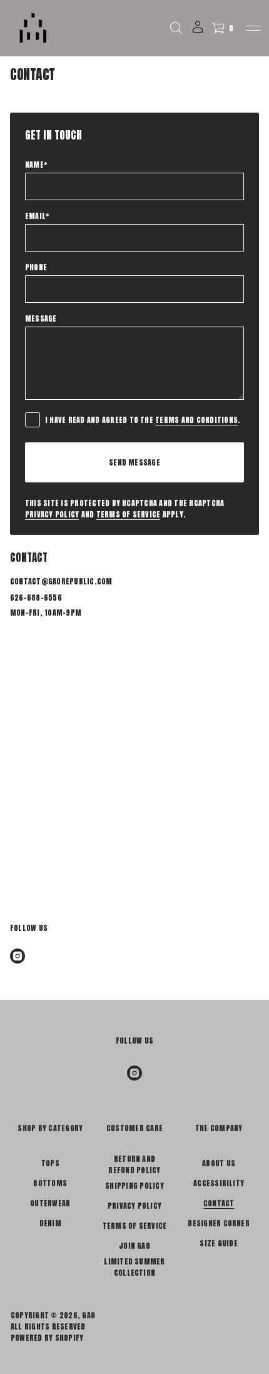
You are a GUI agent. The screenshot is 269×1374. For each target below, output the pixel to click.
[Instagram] (17, 956)
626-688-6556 (36, 597)
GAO (88, 1315)
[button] (176, 28)
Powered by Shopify (47, 1337)
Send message (134, 462)
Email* (37, 215)
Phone (36, 267)
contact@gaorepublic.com (61, 581)
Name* (36, 164)
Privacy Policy (52, 514)
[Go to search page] (176, 28)
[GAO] (33, 28)
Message (41, 318)
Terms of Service (128, 514)
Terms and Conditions (196, 419)
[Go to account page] (197, 31)
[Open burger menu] (253, 28)
